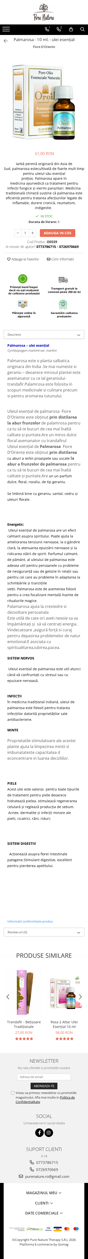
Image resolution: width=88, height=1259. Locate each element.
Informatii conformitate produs (30, 921)
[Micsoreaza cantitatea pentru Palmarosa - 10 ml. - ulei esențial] (18, 233)
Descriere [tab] (14, 334)
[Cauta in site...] (82, 29)
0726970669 (46, 1169)
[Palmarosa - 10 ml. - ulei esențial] (44, 100)
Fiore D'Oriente (44, 47)
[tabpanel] (44, 100)
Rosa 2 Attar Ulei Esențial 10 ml (64, 1024)
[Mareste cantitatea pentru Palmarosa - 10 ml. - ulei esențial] (32, 233)
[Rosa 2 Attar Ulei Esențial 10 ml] (64, 992)
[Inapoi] (3, 41)
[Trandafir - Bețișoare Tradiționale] (24, 992)
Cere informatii (62, 259)
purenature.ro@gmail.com (46, 1176)
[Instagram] (48, 1132)
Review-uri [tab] (17, 932)
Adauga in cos (57, 233)
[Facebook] (39, 1132)
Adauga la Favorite (25, 259)
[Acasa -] (44, 12)
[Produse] (6, 30)
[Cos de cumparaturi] (71, 29)
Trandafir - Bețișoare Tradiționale (24, 1024)
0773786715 (46, 1162)
